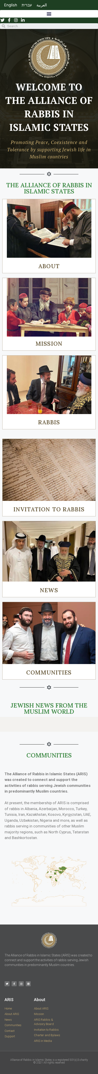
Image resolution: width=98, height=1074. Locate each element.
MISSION (49, 343)
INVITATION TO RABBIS (49, 509)
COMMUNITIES (49, 672)
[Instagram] (21, 983)
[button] (49, 14)
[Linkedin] (28, 983)
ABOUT (49, 266)
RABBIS (49, 422)
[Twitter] (7, 983)
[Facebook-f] (14, 983)
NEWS (49, 590)
